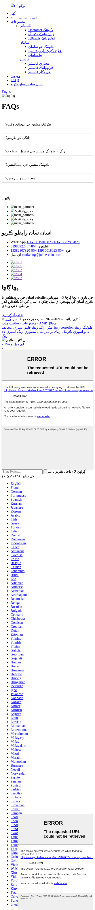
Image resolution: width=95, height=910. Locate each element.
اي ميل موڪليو (13, 344)
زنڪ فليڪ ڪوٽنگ (41, 34)
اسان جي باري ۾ (24, 17)
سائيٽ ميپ (10, 323)
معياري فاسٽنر (39, 63)
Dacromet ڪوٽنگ (40, 30)
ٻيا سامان (35, 55)
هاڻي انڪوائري (12, 315)
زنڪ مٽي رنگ (50, 327)
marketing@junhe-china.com (42, 255)
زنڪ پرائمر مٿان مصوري (43, 331)
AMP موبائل (48, 323)
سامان (24, 42)
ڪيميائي (25, 26)
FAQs (15, 80)
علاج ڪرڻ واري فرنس (45, 51)
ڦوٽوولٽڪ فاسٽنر (40, 67)
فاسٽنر (24, 59)
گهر (13, 13)
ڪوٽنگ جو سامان (41, 47)
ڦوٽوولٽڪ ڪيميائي (41, 38)
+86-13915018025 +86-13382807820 (53, 242)
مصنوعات (18, 21)
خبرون (15, 76)
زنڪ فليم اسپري (26, 327)
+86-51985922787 (24, 246)
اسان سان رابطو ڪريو (27, 84)
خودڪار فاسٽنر (39, 72)
